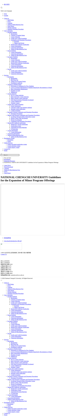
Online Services (8, 143)
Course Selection (15, 37)
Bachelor (16, 41)
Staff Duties (10, 20)
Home (5, 150)
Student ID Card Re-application (19, 124)
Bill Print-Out (14, 80)
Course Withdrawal (16, 101)
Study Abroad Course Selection (19, 98)
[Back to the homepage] (11, 249)
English (6, 15)
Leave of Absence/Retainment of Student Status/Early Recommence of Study (31, 87)
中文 (5, 14)
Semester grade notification (18, 109)
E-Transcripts (14, 129)
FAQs (9, 21)
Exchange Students (12, 57)
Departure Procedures (16, 113)
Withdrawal (14, 92)
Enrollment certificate (16, 83)
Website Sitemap (11, 27)
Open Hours (10, 26)
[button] (1, 8)
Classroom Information (17, 47)
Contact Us (7, 149)
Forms (9, 141)
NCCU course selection (17, 95)
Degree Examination (16, 120)
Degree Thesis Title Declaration (19, 118)
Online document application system (17, 144)
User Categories (8, 30)
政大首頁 (6, 4)
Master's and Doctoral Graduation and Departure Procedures (23, 115)
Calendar (9, 23)
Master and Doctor (19, 43)
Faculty (9, 69)
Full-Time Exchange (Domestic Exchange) (22, 100)
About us (6, 18)
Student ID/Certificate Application (20, 44)
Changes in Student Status (18, 35)
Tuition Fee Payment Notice (18, 81)
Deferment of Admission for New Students (22, 86)
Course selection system (13, 146)
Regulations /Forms (9, 138)
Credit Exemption (15, 110)
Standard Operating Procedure (15, 29)
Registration (14, 34)
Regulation (10, 140)
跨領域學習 (7, 238)
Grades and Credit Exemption (19, 38)
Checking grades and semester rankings (21, 107)
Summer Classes (15, 103)
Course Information (16, 46)
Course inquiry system (13, 147)
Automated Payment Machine (19, 127)
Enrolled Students (12, 32)
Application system (16, 126)
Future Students (11, 50)
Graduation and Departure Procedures (21, 40)
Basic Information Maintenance (19, 89)
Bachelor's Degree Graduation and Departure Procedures (22, 112)
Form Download (8, 167)
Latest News (7, 165)
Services (6, 75)
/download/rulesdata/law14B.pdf (12, 241)
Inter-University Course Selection (20, 97)
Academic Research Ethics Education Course (23, 116)
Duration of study (15, 90)
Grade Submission (16, 106)
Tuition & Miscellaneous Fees (15, 24)
